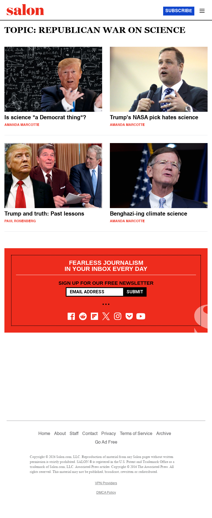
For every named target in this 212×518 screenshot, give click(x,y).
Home (44, 434)
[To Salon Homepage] (25, 9)
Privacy (108, 434)
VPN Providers (106, 483)
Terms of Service (136, 434)
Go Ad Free (106, 442)
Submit (134, 291)
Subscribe (178, 11)
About (60, 434)
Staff (74, 434)
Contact (89, 434)
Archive (163, 434)
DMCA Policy (106, 492)
